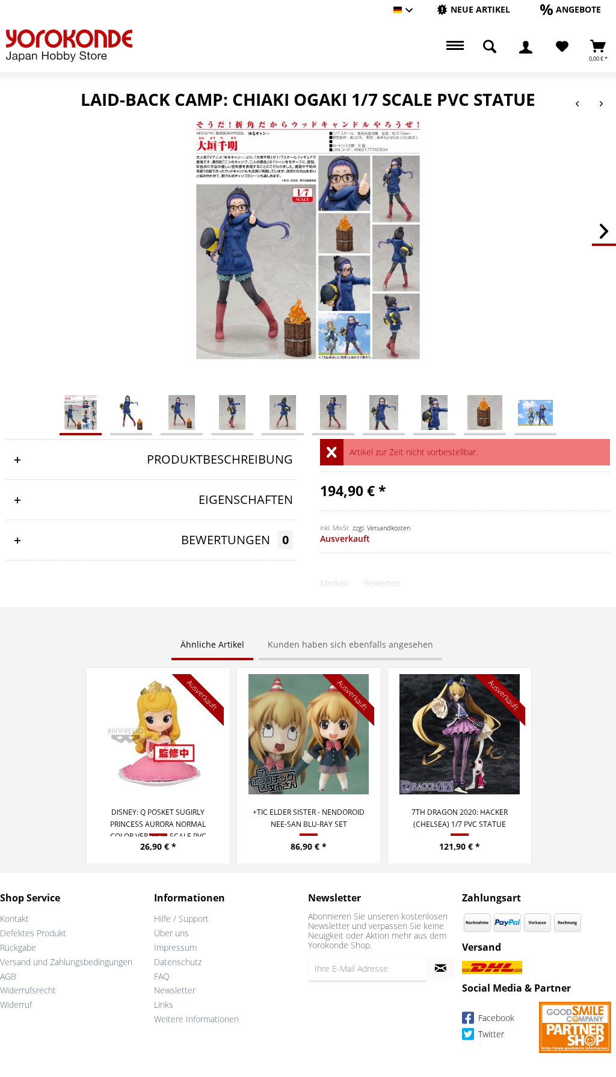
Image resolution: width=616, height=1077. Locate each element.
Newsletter (175, 990)
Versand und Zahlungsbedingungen (66, 962)
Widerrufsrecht (28, 990)
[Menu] (454, 47)
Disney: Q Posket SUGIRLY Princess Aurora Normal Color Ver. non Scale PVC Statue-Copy (158, 821)
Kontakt (14, 918)
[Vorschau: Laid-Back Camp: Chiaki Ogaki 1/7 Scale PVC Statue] (81, 412)
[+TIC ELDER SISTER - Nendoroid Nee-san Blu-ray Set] (308, 734)
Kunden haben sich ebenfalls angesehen (350, 644)
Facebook (495, 1018)
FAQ (162, 976)
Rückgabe (18, 947)
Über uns (171, 933)
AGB (8, 976)
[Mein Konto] (526, 47)
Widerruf (16, 1004)
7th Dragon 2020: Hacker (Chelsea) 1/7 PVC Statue (459, 818)
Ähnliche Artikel (212, 644)
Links (163, 1004)
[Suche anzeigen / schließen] (490, 47)
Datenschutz (178, 962)
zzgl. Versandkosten (381, 527)
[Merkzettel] (562, 47)
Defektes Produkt (33, 933)
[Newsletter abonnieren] (440, 968)
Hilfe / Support (181, 918)
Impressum (175, 947)
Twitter (490, 1034)
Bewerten (382, 583)
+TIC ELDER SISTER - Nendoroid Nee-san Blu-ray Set (309, 818)
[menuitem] (473, 9)
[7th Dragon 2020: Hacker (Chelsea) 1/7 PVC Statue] (459, 734)
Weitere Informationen (196, 1019)
